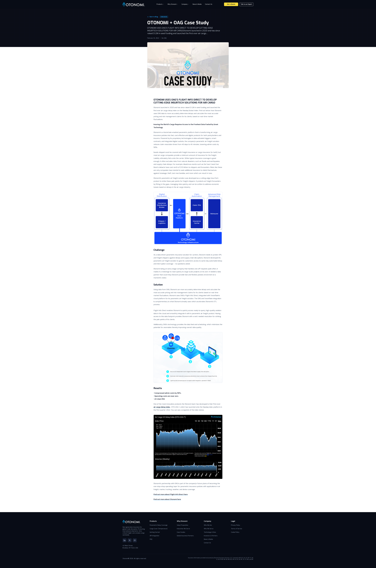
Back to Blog (154, 17)
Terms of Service (236, 529)
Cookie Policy (235, 532)
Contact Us (208, 4)
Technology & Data (210, 532)
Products (159, 4)
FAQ (151, 539)
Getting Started (155, 532)
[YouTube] (135, 540)
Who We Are (208, 525)
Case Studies (181, 532)
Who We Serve (208, 529)
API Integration (154, 536)
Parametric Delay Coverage (158, 525)
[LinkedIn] (125, 540)
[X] (130, 540)
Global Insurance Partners (185, 536)
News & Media (197, 4)
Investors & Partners (210, 536)
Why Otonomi (172, 4)
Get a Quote (231, 4)
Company (185, 4)
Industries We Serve (183, 529)
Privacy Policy (235, 525)
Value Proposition (182, 525)
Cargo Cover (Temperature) (158, 529)
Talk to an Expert (246, 4)
